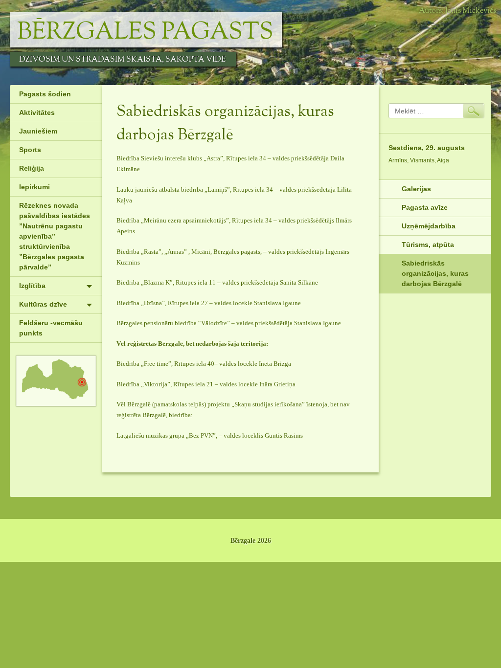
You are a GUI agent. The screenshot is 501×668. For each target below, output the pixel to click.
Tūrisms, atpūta (428, 244)
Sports (30, 150)
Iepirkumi (34, 187)
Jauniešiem (38, 131)
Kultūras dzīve (43, 304)
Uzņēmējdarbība (428, 226)
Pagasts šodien (45, 94)
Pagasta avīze (425, 207)
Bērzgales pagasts (145, 32)
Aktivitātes (37, 112)
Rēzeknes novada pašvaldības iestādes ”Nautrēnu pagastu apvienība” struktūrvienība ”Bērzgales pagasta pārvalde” (54, 236)
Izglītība (32, 285)
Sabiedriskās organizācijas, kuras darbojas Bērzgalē (435, 273)
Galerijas (416, 189)
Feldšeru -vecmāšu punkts (51, 328)
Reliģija (31, 168)
